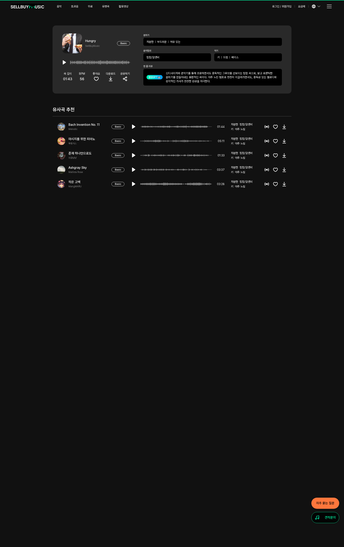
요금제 (301, 6)
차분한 (150, 41)
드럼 (225, 57)
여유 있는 (175, 41)
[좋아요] (275, 126)
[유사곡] (266, 126)
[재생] (134, 127)
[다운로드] (284, 126)
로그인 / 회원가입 (281, 6)
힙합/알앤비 (153, 57)
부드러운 (162, 41)
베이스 (234, 57)
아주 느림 (240, 129)
